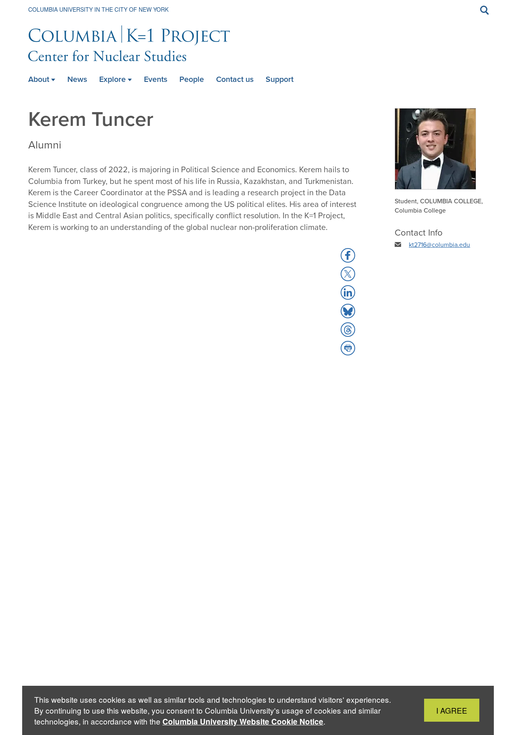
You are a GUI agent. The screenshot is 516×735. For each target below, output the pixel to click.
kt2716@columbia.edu (439, 244)
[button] (348, 255)
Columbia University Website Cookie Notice (242, 721)
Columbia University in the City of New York (98, 9)
